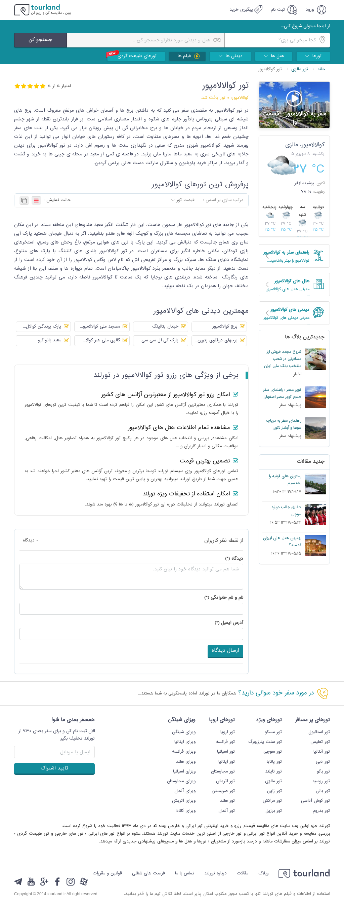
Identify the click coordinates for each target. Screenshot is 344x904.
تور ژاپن (274, 791)
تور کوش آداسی (315, 800)
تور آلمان (226, 811)
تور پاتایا (274, 761)
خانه (321, 69)
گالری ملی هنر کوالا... (102, 340)
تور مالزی (300, 69)
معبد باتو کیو (50, 340)
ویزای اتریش (184, 800)
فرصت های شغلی (148, 873)
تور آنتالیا (321, 751)
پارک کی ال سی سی (160, 340)
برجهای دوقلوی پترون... (217, 340)
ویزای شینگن (184, 732)
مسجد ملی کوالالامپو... (101, 326)
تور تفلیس (320, 742)
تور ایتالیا (226, 761)
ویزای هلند (186, 761)
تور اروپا (227, 732)
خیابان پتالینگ (166, 326)
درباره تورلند (215, 873)
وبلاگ (263, 873)
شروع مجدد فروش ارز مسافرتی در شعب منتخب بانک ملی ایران (282, 359)
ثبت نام (278, 9)
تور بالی (323, 791)
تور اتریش (225, 781)
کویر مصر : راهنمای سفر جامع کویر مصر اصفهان (282, 393)
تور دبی (323, 761)
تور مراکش (272, 800)
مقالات (242, 873)
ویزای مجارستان (181, 781)
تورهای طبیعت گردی (137, 56)
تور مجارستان (223, 771)
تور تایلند (273, 771)
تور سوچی (272, 751)
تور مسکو (273, 732)
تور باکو (323, 771)
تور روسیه (321, 781)
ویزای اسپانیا (184, 771)
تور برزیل (273, 811)
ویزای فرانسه (184, 751)
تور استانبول (319, 732)
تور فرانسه (225, 742)
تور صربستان (223, 791)
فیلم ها (185, 56)
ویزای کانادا (185, 811)
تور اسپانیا (226, 751)
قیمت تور (185, 200)
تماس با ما (184, 873)
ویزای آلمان (185, 791)
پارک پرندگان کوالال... (43, 326)
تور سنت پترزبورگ (265, 742)
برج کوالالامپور (225, 326)
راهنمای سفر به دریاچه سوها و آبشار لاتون (283, 424)
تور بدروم (321, 811)
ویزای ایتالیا (185, 742)
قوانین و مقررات (107, 873)
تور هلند (227, 800)
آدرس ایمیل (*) (229, 623)
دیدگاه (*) (234, 559)
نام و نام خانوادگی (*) (223, 598)
